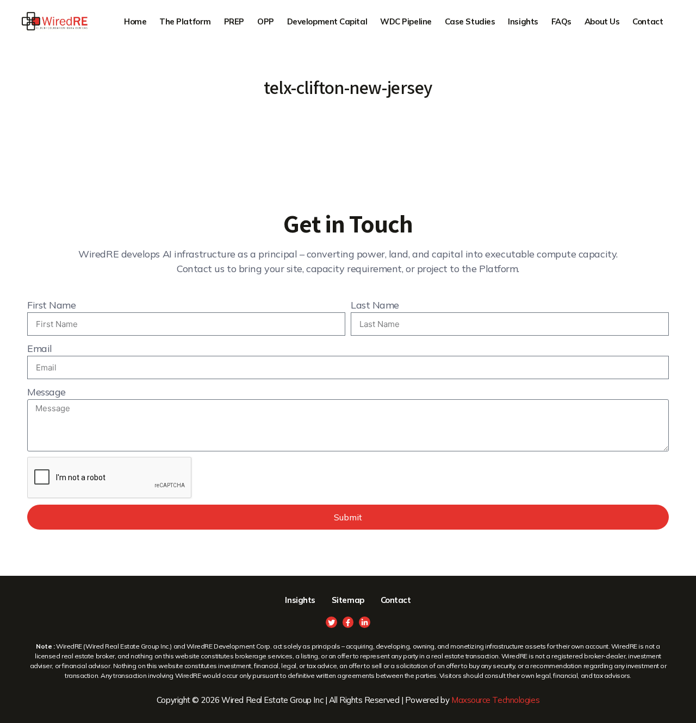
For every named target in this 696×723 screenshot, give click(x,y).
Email (39, 348)
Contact (647, 21)
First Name (51, 305)
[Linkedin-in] (364, 622)
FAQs (561, 21)
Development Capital (327, 21)
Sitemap (348, 600)
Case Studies (470, 21)
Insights (523, 21)
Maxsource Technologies (495, 700)
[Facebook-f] (348, 622)
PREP (234, 21)
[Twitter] (331, 622)
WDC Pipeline (406, 21)
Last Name (375, 305)
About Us (602, 21)
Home (135, 21)
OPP (265, 21)
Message (46, 392)
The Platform (185, 21)
